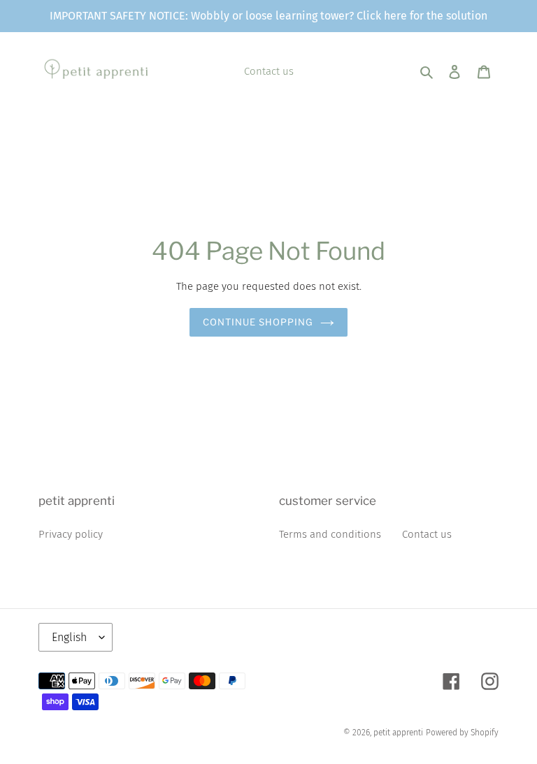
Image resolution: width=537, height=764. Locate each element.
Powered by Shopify (462, 732)
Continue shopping (258, 322)
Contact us (427, 534)
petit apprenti (398, 732)
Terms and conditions (330, 534)
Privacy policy (70, 534)
